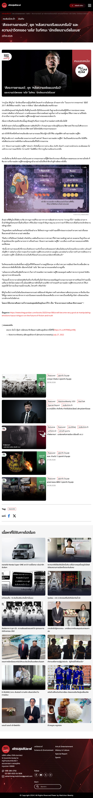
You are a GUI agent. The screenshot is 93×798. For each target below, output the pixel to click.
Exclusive (51, 427)
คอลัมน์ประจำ (9, 18)
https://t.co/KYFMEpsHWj (65, 329)
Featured (51, 375)
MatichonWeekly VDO (66, 401)
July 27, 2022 (59, 334)
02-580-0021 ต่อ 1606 (13, 773)
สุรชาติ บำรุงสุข (63, 375)
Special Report (54, 405)
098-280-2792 (10, 770)
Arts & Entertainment (64, 746)
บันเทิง (21, 18)
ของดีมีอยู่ (72, 427)
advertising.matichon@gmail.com (18, 776)
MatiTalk (81, 401)
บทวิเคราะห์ (52, 431)
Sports (57, 757)
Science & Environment (43, 750)
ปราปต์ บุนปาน (64, 431)
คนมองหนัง (12, 509)
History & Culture (62, 750)
